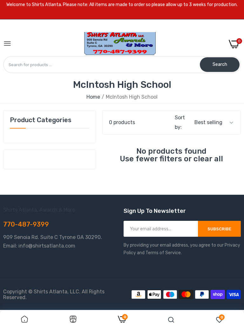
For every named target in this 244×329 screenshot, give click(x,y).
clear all (208, 159)
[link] (24, 319)
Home (93, 97)
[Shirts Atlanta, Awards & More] (120, 44)
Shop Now (122, 14)
